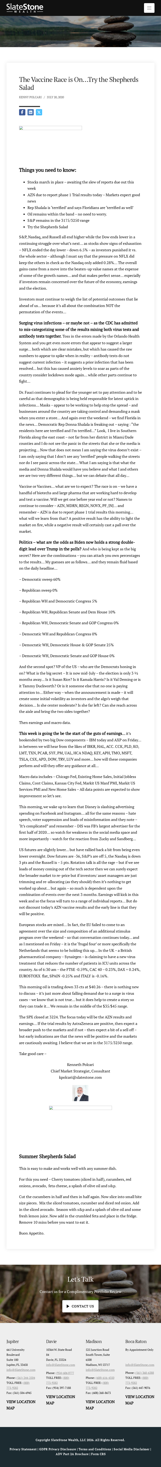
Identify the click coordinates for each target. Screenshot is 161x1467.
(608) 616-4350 (105, 1378)
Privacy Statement (23, 1449)
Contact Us (83, 1306)
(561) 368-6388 (144, 1373)
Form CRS (98, 1454)
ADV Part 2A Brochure (72, 1454)
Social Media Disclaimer (131, 1449)
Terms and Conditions (95, 1449)
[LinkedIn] (30, 112)
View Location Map (20, 1405)
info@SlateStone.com (20, 1370)
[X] (39, 112)
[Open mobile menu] (149, 8)
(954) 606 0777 (65, 1373)
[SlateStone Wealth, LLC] (24, 7)
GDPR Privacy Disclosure (57, 1449)
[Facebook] (22, 112)
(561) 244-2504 (25, 1378)
